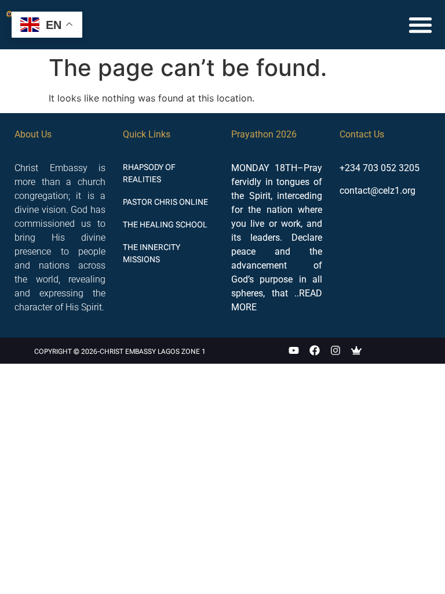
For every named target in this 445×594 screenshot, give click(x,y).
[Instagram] (336, 350)
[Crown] (356, 350)
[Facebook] (314, 350)
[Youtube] (293, 350)
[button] (420, 25)
